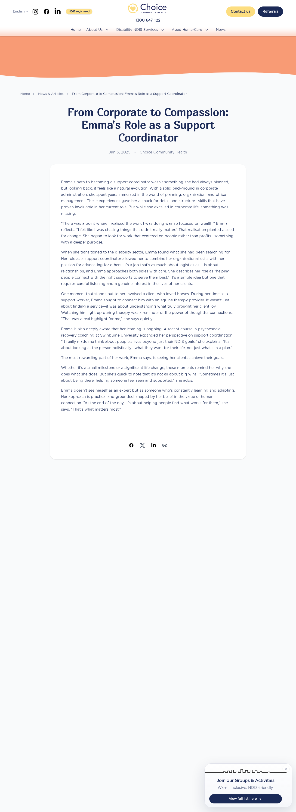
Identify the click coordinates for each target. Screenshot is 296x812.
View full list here (243, 798)
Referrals (270, 11)
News (220, 29)
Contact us (240, 11)
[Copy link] (164, 445)
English (19, 11)
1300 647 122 (148, 20)
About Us (94, 29)
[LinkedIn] (57, 11)
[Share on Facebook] (131, 445)
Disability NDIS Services (137, 29)
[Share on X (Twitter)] (142, 445)
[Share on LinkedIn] (153, 445)
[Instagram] (35, 11)
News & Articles (51, 94)
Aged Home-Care (187, 29)
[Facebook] (46, 11)
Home (76, 29)
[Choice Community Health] (148, 8)
